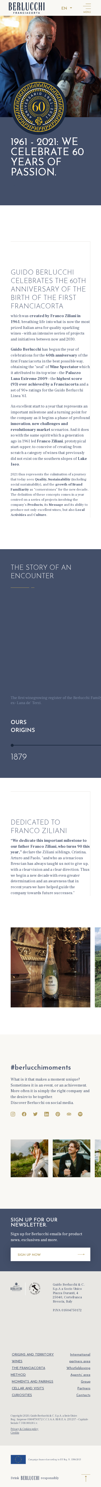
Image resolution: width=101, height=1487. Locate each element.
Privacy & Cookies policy (24, 1429)
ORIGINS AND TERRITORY (33, 1354)
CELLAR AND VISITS (28, 1388)
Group (85, 1381)
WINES (17, 1361)
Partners (83, 1388)
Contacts (83, 1395)
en (64, 8)
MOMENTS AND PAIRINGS (32, 1381)
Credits (15, 1432)
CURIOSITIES (22, 1395)
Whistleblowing (78, 1368)
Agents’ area (80, 1375)
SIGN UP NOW (29, 1255)
